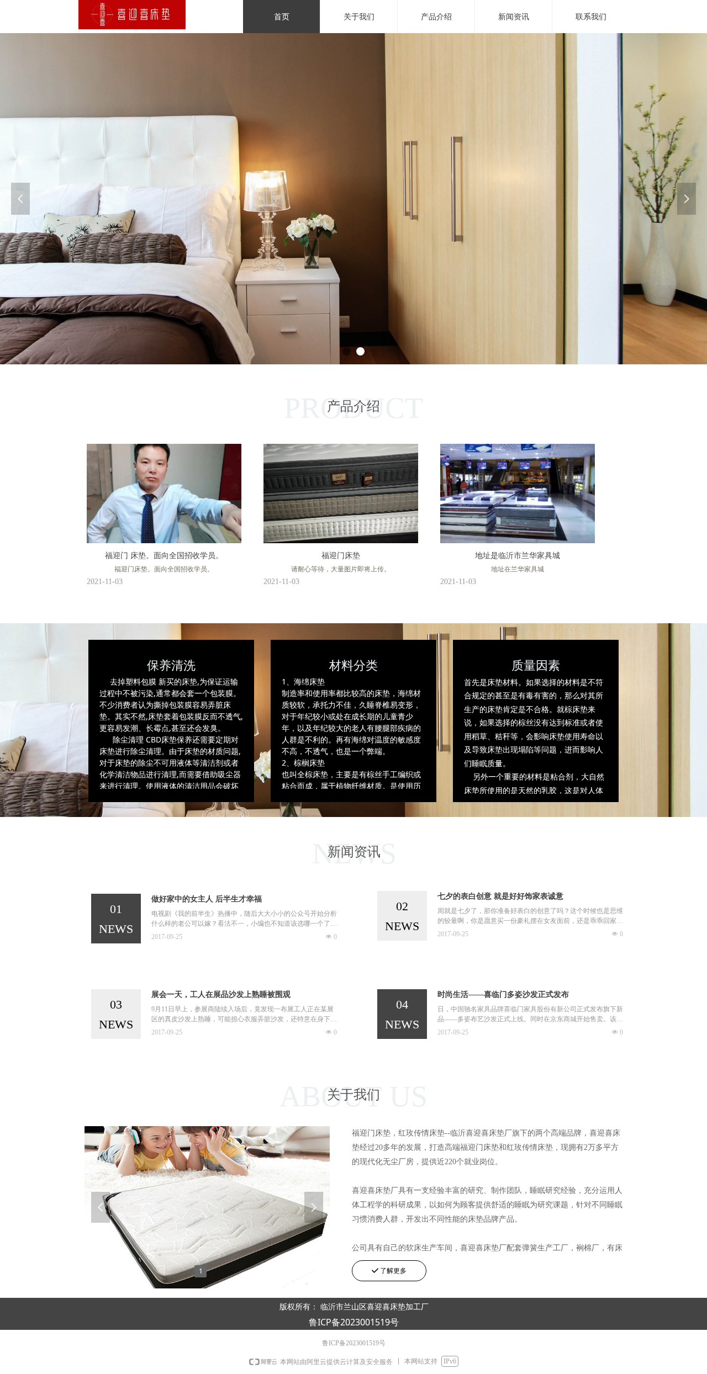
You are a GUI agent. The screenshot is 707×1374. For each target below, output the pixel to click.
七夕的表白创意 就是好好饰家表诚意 (500, 896)
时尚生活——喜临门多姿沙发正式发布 (503, 994)
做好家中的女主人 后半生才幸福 (206, 899)
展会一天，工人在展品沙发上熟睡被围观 (221, 994)
